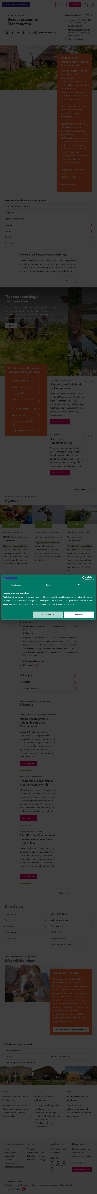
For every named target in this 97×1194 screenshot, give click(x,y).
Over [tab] (80, 585)
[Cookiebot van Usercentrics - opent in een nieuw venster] (84, 578)
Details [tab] (48, 585)
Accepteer (79, 615)
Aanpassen (46, 615)
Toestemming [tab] (16, 585)
